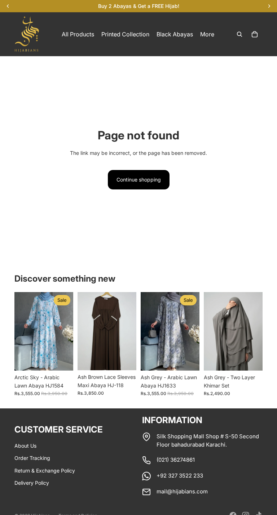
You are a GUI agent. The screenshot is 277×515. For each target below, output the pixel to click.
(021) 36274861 (176, 459)
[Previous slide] (20, 331)
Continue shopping (138, 179)
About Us (25, 446)
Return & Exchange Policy (44, 470)
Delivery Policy (31, 483)
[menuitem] (207, 34)
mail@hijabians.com (182, 491)
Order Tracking (32, 458)
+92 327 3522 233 (180, 475)
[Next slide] (67, 331)
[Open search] (239, 34)
